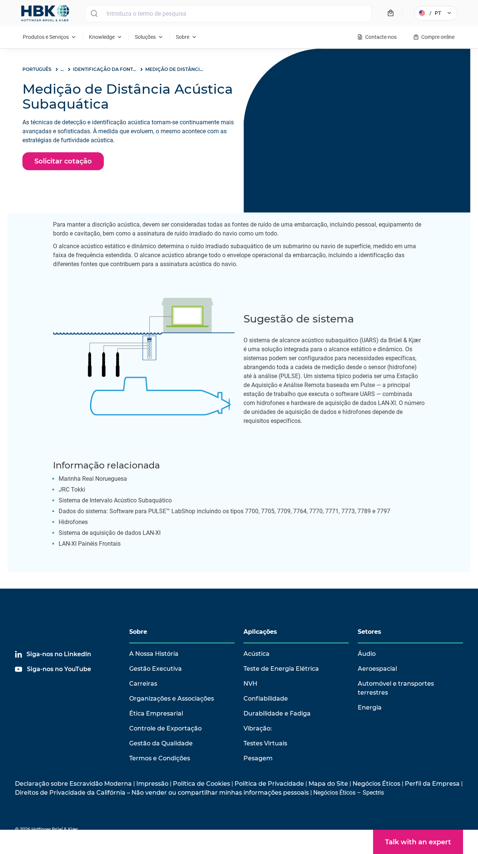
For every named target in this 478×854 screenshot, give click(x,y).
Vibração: (257, 728)
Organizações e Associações (171, 698)
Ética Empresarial (156, 713)
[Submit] (94, 13)
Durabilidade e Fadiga (277, 713)
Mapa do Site (328, 783)
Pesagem (258, 758)
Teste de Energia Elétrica (281, 668)
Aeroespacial (377, 668)
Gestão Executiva (155, 668)
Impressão (152, 783)
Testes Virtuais (265, 743)
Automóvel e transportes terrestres (396, 688)
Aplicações (260, 631)
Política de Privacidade (269, 783)
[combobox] (228, 13)
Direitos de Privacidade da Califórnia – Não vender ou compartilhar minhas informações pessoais (162, 792)
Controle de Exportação (165, 728)
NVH (250, 683)
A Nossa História (154, 653)
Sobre (138, 631)
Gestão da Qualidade (161, 743)
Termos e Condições (159, 758)
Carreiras (143, 683)
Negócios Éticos (376, 783)
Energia (370, 707)
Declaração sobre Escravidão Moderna (73, 783)
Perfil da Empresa (432, 783)
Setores (369, 631)
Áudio (367, 653)
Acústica (256, 653)
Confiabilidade (265, 698)
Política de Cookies (201, 783)
